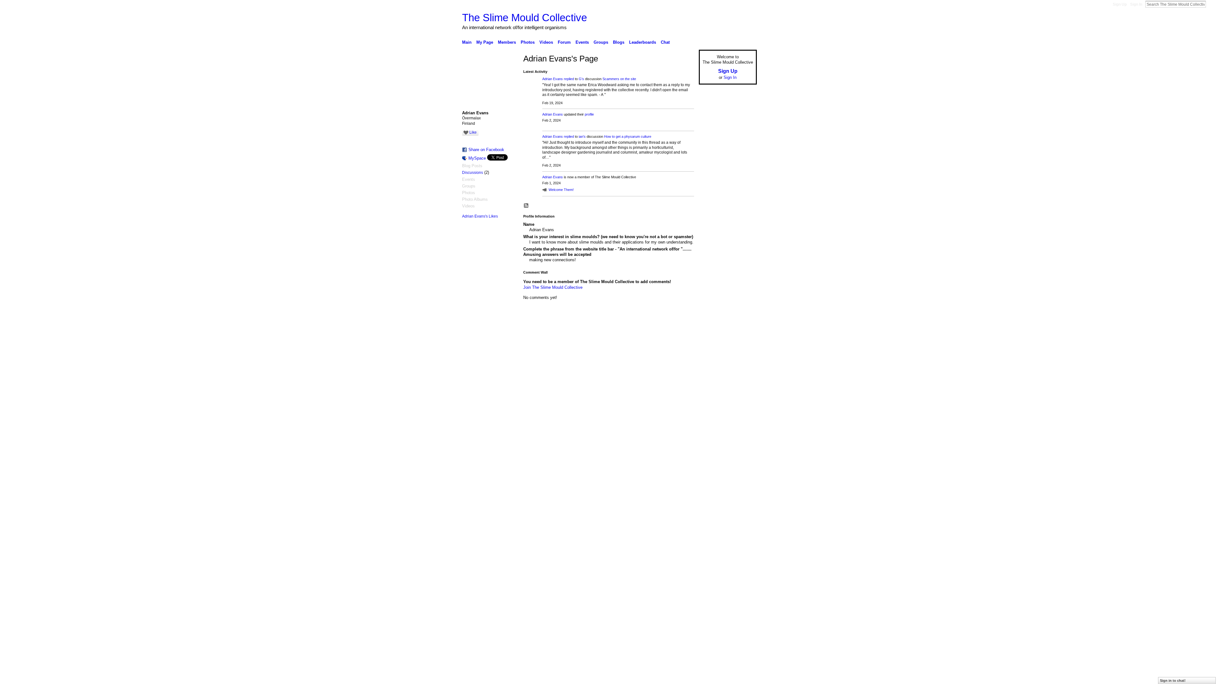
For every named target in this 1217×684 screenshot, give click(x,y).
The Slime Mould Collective (524, 17)
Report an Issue (710, 329)
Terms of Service (742, 329)
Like (473, 132)
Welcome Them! (561, 190)
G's (581, 79)
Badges (685, 329)
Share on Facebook (486, 149)
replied (569, 79)
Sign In (1136, 4)
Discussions (472, 172)
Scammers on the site (619, 79)
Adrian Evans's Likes (480, 216)
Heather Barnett (509, 329)
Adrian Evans (552, 79)
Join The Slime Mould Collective (553, 287)
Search (1211, 4)
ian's (582, 136)
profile (589, 114)
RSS (526, 206)
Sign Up (1120, 4)
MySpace (477, 158)
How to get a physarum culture (627, 136)
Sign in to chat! (1173, 680)
